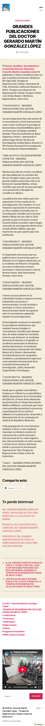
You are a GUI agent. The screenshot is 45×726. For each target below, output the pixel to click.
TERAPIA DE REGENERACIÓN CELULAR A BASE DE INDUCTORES (21, 610)
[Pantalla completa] (39, 687)
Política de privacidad (13, 634)
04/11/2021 (24, 52)
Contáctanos (9, 615)
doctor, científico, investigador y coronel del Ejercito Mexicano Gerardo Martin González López (20, 69)
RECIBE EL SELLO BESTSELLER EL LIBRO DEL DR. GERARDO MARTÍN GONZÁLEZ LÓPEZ (20, 527)
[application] (22, 670)
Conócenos (8, 618)
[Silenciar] (35, 687)
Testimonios (8, 622)
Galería (6, 628)
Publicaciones (22, 20)
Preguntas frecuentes (13, 631)
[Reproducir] (5, 687)
